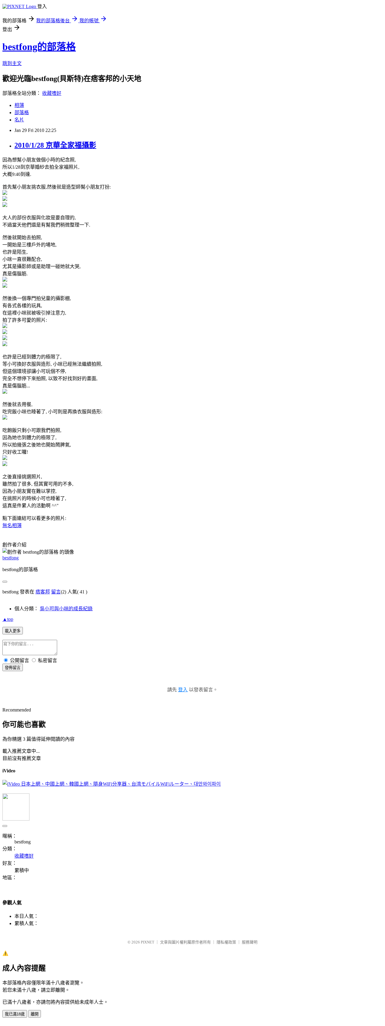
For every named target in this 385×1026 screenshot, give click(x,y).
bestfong (10, 557)
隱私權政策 (226, 942)
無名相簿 (12, 525)
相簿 (19, 105)
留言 (56, 591)
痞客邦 (42, 591)
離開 (34, 1014)
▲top (7, 619)
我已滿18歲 (15, 1014)
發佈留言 (12, 667)
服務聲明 (249, 942)
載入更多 (12, 631)
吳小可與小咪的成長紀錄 (66, 608)
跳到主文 (12, 63)
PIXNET (147, 942)
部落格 (21, 112)
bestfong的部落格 (39, 46)
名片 (19, 119)
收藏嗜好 (51, 93)
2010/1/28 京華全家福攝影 (55, 145)
